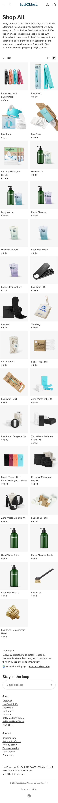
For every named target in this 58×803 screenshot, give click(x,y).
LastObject (21, 783)
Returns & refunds (11, 741)
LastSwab (7, 700)
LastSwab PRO (10, 704)
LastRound (7, 711)
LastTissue (7, 707)
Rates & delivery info (39, 666)
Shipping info (9, 738)
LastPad (6, 714)
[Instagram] (29, 796)
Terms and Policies (29, 789)
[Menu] (3, 4)
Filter (8, 57)
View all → (7, 724)
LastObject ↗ (42, 783)
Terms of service (10, 748)
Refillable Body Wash (13, 718)
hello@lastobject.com (13, 774)
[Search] (10, 4)
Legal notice (8, 751)
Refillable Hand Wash (13, 721)
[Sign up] (51, 685)
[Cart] (54, 4)
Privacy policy (9, 744)
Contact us (7, 755)
